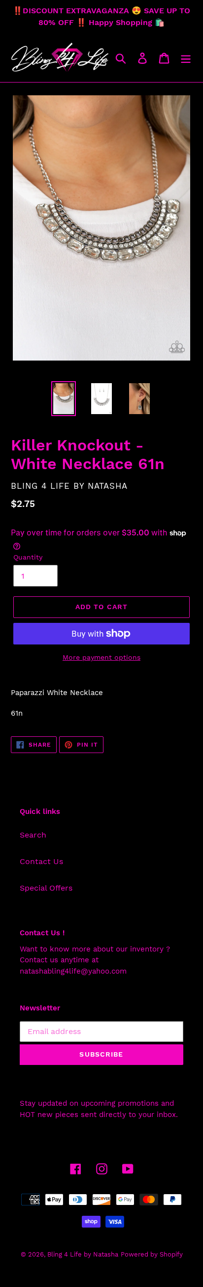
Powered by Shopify (152, 1254)
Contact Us (41, 861)
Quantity (27, 557)
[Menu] (186, 58)
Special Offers (46, 888)
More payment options (101, 657)
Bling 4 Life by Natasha (82, 1254)
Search (33, 834)
